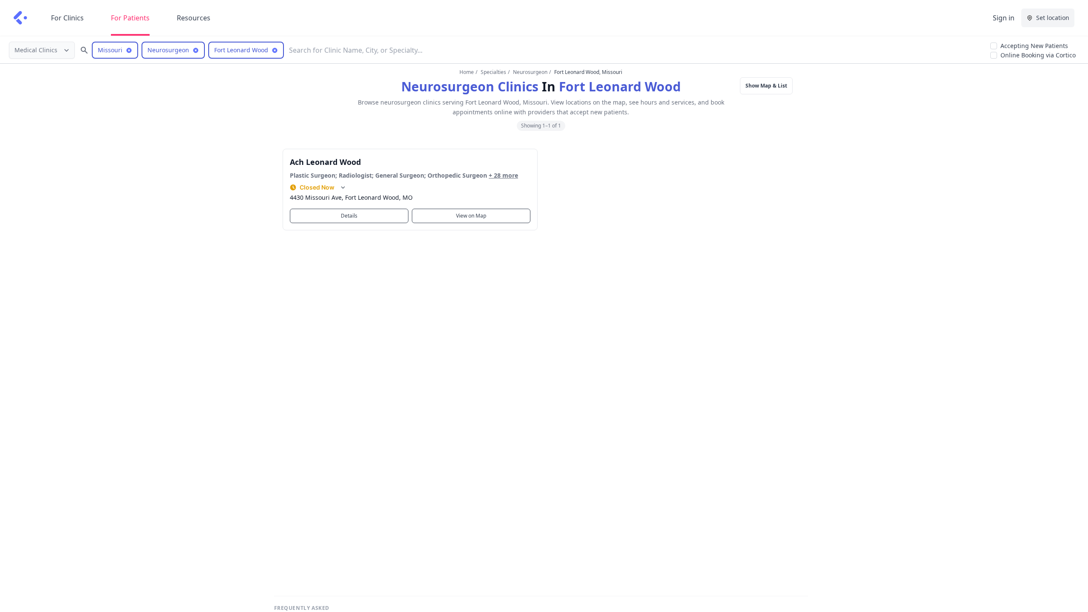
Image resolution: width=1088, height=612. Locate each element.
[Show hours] (343, 187)
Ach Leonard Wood (325, 162)
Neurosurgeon (530, 72)
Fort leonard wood (620, 86)
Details (349, 215)
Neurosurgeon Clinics (469, 86)
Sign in (1003, 18)
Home (466, 72)
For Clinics (67, 18)
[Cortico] (20, 18)
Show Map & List (766, 85)
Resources (193, 18)
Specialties (493, 72)
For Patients (130, 18)
